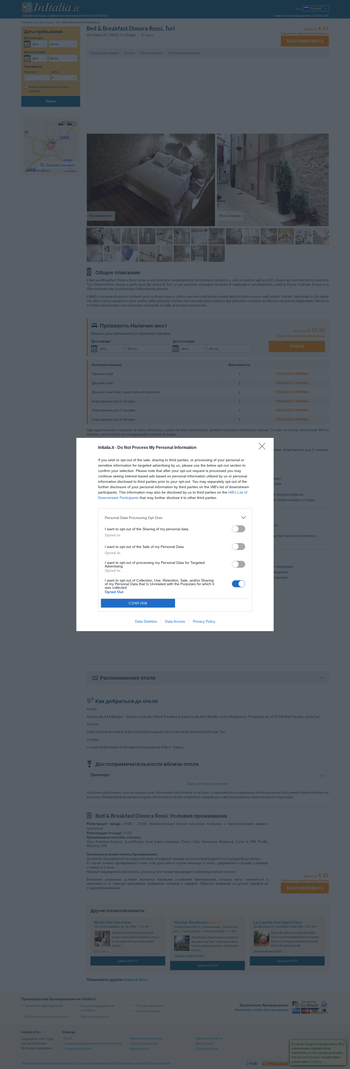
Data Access (175, 621)
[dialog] (175, 534)
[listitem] (175, 517)
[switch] (238, 528)
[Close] (264, 448)
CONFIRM (138, 603)
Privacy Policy (204, 621)
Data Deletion (146, 621)
